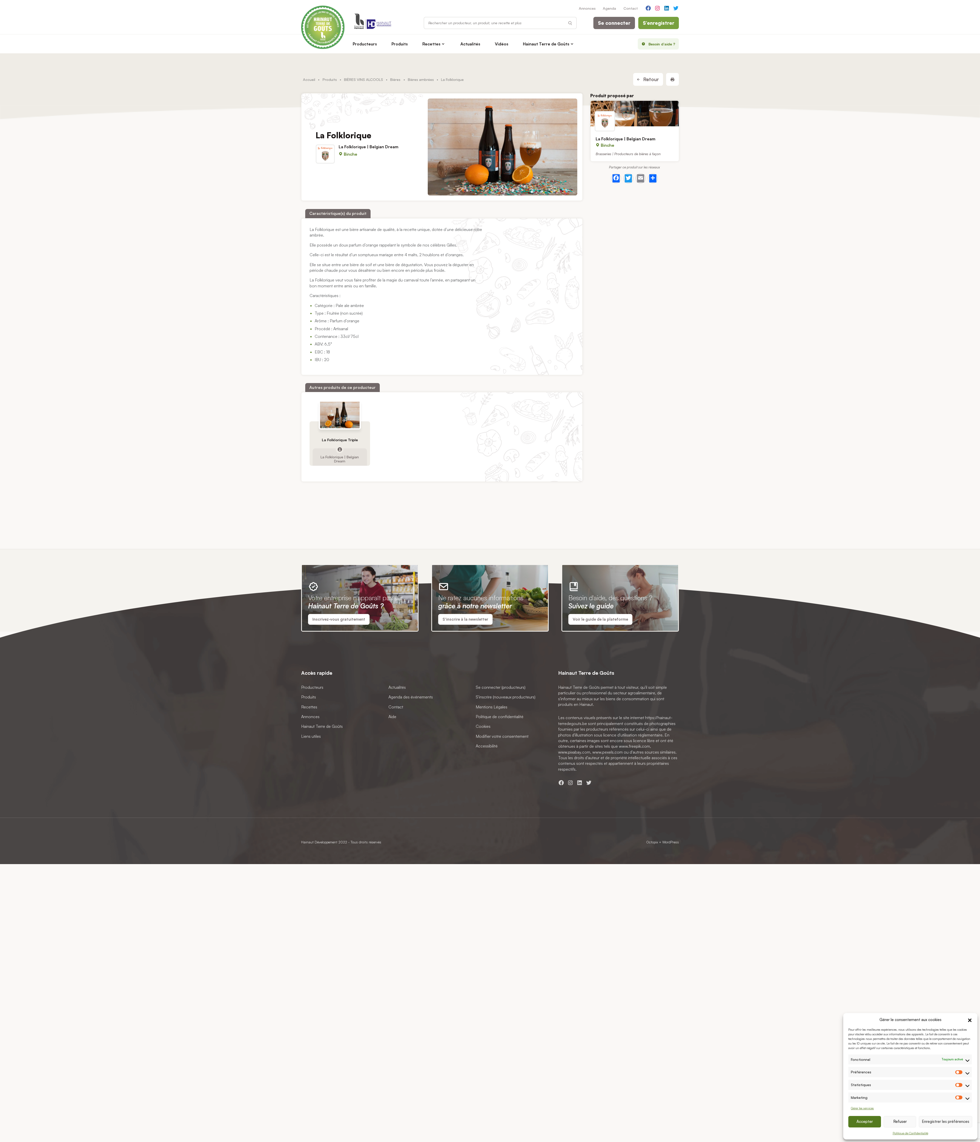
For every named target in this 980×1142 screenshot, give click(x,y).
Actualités (470, 43)
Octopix (652, 842)
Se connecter (614, 23)
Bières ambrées (421, 79)
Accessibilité (487, 745)
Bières (395, 79)
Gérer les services (862, 1108)
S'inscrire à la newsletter (465, 619)
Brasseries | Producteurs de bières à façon (628, 153)
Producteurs (365, 43)
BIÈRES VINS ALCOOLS (363, 79)
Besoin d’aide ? (661, 44)
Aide (392, 716)
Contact (630, 8)
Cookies (483, 726)
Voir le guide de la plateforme (600, 619)
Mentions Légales (491, 706)
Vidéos (501, 43)
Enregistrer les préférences (945, 1121)
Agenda (609, 8)
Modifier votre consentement (502, 736)
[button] (969, 1019)
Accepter (864, 1121)
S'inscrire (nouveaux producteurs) (505, 696)
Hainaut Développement (319, 842)
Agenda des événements (410, 696)
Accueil (309, 79)
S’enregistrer (658, 23)
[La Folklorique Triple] (340, 415)
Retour (650, 79)
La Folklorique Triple (340, 440)
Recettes (431, 43)
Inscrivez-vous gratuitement (338, 619)
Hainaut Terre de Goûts (546, 43)
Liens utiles (311, 736)
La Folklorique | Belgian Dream (368, 146)
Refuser (900, 1121)
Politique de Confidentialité (910, 1133)
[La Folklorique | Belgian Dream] (635, 113)
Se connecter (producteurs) (500, 687)
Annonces (587, 8)
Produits (399, 43)
